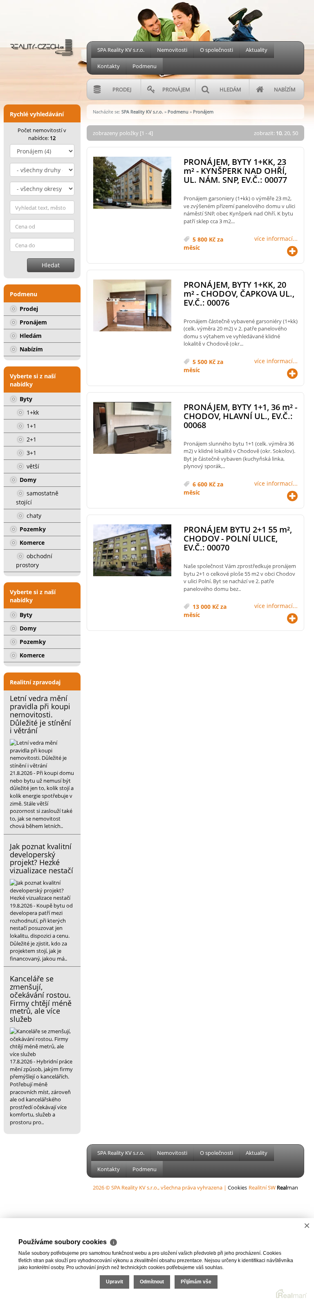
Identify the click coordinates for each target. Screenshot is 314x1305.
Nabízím (30, 349)
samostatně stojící (37, 497)
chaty (33, 515)
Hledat (51, 265)
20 (287, 133)
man (287, 1187)
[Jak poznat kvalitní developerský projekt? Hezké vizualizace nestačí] (42, 890)
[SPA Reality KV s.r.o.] (42, 32)
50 (295, 133)
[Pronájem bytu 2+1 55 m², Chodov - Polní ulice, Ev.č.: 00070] (132, 550)
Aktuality (256, 49)
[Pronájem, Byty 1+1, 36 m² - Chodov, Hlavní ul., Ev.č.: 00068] (132, 428)
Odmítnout (152, 1282)
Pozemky (32, 529)
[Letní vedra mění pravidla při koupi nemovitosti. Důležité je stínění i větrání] (42, 754)
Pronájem (32, 322)
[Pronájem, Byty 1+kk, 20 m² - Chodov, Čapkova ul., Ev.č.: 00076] (132, 306)
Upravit (114, 1282)
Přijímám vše (196, 1282)
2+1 (30, 439)
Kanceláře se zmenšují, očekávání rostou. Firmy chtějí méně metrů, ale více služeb (41, 999)
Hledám (30, 336)
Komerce (31, 542)
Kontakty (108, 66)
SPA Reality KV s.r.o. (120, 49)
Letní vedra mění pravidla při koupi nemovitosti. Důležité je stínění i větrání (40, 714)
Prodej (28, 309)
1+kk (32, 412)
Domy (27, 480)
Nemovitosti (172, 49)
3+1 (30, 453)
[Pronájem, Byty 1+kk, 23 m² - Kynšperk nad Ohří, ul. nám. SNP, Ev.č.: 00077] (132, 183)
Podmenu (144, 66)
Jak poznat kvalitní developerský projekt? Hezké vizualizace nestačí (41, 858)
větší (32, 466)
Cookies (237, 1187)
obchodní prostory (34, 560)
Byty (25, 399)
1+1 (30, 426)
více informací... (276, 238)
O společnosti (216, 49)
